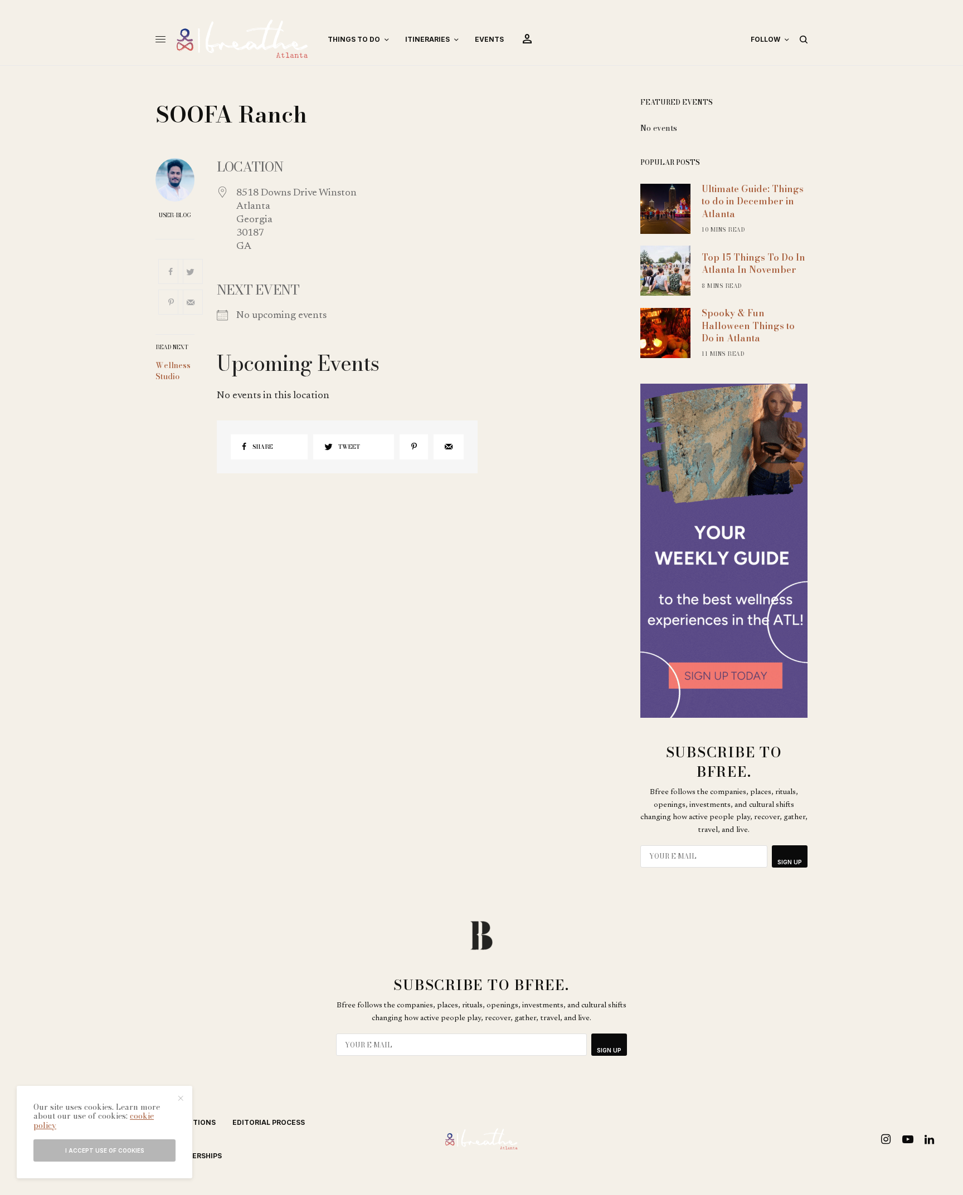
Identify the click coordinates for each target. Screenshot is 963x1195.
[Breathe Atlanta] (242, 39)
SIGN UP (789, 862)
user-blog (175, 215)
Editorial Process (268, 1122)
